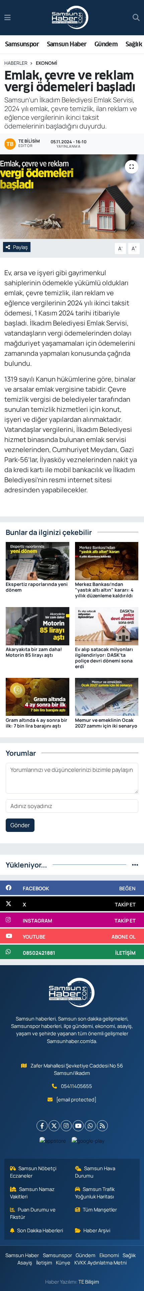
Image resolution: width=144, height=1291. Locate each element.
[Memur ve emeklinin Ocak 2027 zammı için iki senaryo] (107, 696)
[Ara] (136, 17)
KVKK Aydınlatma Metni (100, 1262)
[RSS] (102, 1125)
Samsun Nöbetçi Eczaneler (33, 1172)
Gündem (106, 44)
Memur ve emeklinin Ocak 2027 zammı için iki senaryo (106, 723)
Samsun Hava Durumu (95, 1172)
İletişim (44, 1262)
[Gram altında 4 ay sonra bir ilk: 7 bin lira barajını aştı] (37, 696)
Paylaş (20, 247)
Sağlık (134, 44)
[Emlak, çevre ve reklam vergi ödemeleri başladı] (72, 196)
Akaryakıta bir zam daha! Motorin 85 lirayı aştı (34, 652)
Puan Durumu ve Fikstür (33, 1213)
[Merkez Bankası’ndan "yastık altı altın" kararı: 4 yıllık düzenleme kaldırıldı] (107, 560)
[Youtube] (78, 1125)
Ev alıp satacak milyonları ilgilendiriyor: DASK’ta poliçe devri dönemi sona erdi (104, 657)
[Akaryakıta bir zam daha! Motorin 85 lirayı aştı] (37, 626)
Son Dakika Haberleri (40, 1230)
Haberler (15, 63)
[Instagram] (66, 1125)
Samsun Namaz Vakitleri (32, 1193)
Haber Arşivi (96, 1230)
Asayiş (24, 1262)
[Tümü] (135, 864)
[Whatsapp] (90, 1125)
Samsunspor (22, 44)
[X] (54, 1125)
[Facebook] (42, 1125)
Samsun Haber (67, 44)
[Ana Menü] (7, 17)
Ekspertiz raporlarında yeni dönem (37, 587)
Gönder (20, 825)
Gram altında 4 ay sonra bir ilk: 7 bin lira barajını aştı (36, 723)
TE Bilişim (88, 1281)
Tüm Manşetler (100, 1209)
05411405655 (76, 1086)
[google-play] (88, 1142)
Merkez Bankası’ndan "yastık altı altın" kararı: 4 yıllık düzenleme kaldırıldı (104, 590)
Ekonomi (46, 63)
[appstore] (53, 1142)
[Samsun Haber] (70, 18)
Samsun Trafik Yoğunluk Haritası (95, 1193)
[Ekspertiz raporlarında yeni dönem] (37, 560)
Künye (63, 1262)
